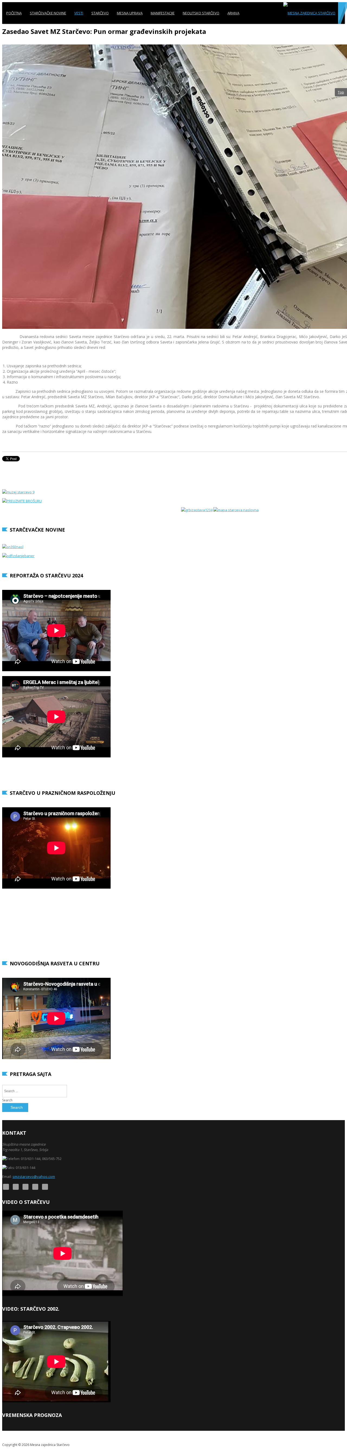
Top (341, 92)
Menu (340, 34)
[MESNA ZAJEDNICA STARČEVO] (309, 13)
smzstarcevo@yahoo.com (33, 1176)
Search (7, 1100)
